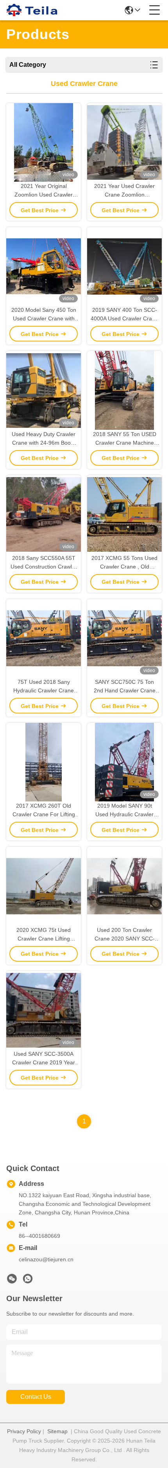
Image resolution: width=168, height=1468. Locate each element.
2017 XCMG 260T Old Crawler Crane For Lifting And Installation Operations (43, 811)
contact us (35, 1396)
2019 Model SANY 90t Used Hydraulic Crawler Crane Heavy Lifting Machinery (124, 811)
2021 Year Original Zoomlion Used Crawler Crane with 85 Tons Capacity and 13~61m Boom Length (43, 191)
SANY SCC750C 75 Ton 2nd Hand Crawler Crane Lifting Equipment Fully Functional (124, 687)
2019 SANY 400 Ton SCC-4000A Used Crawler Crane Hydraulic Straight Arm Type (124, 315)
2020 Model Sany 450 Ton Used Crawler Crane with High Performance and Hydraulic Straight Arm (43, 315)
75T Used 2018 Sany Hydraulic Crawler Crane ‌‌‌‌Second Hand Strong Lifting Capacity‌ (44, 687)
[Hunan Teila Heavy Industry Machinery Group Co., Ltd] (32, 10)
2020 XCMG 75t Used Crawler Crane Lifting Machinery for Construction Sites (43, 935)
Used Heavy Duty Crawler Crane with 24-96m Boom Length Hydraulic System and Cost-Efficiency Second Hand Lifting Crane (44, 439)
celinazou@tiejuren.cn (46, 1259)
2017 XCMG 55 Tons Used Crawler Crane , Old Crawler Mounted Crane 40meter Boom (124, 563)
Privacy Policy (24, 1431)
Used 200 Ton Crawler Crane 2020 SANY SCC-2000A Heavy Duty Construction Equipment (125, 935)
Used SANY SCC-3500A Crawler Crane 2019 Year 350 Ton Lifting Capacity (43, 1059)
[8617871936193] (27, 1281)
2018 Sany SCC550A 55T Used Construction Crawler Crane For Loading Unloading (44, 563)
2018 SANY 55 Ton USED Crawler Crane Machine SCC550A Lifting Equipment (124, 439)
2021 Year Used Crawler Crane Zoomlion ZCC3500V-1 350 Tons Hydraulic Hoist (124, 191)
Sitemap (57, 1431)
